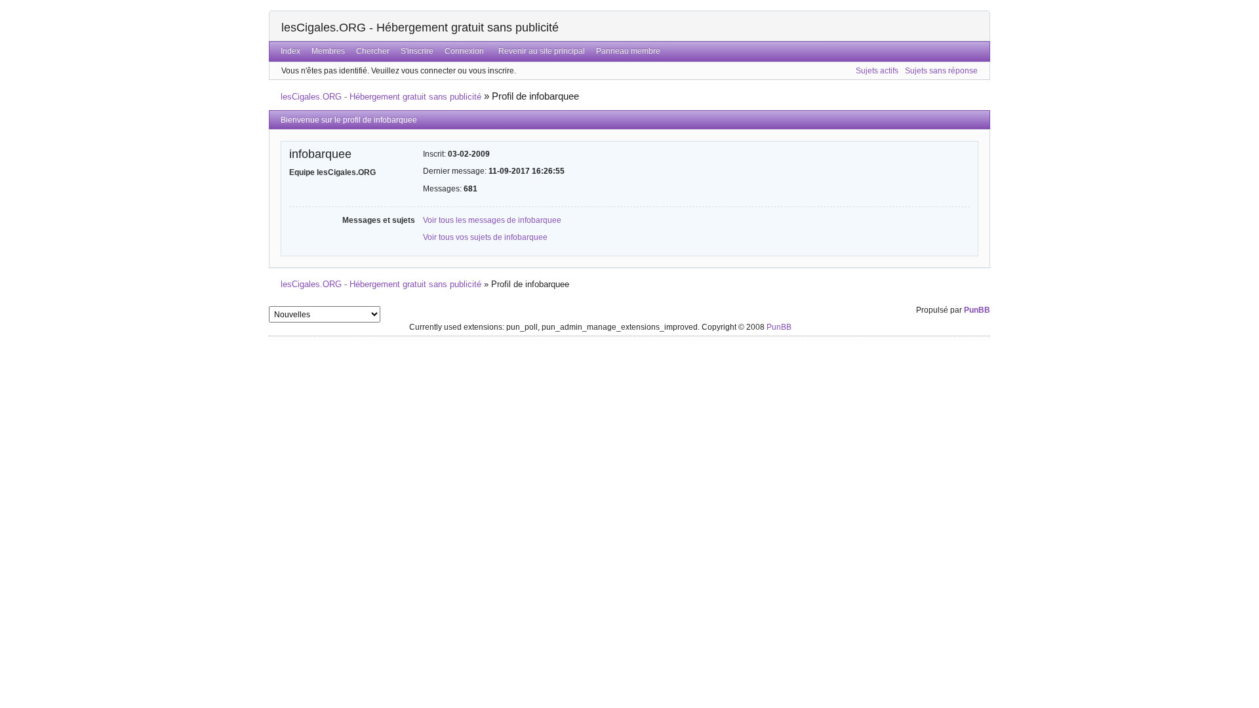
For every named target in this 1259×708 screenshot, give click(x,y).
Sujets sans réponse (941, 70)
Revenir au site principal (541, 51)
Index (290, 51)
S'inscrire (417, 51)
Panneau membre (628, 51)
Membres (328, 51)
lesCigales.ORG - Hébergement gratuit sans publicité (420, 27)
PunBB (977, 310)
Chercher (373, 51)
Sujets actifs (877, 70)
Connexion (464, 51)
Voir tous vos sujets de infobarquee (485, 237)
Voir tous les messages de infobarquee (492, 220)
